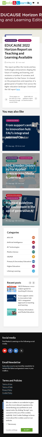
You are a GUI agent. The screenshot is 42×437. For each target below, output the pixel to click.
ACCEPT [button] (27, 430)
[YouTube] (4, 350)
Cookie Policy (7, 393)
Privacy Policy (7, 390)
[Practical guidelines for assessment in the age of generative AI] (21, 208)
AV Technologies (11, 40)
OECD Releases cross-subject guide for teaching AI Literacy (26, 288)
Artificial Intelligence (14, 195)
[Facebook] (10, 350)
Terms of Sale (7, 387)
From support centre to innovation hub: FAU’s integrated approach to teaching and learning (26, 300)
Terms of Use (7, 384)
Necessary (12, 424)
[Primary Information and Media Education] (11, 312)
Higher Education (24, 40)
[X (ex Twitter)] (21, 350)
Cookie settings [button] (11, 430)
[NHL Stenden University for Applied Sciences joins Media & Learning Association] (21, 170)
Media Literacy (11, 161)
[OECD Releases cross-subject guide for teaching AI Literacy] (11, 289)
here (18, 89)
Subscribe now (7, 366)
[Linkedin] (16, 350)
